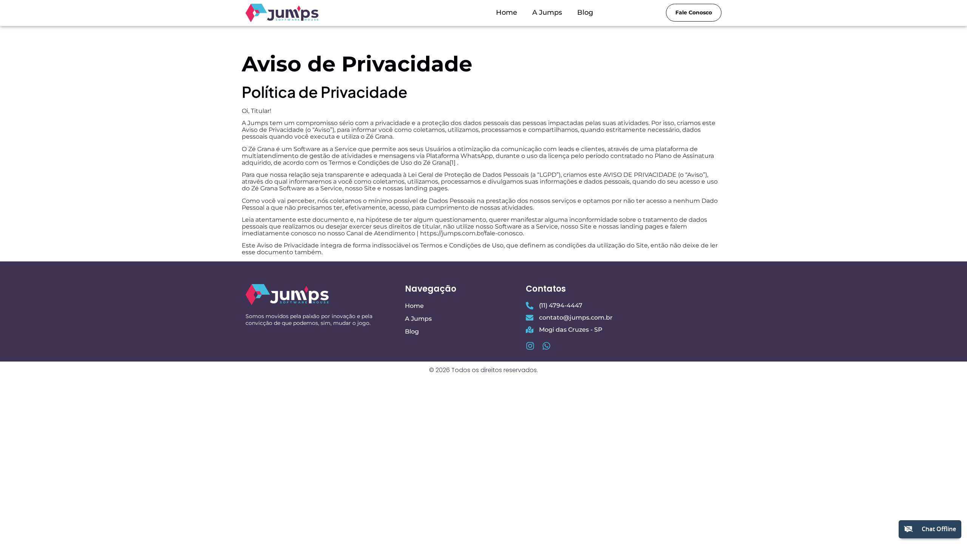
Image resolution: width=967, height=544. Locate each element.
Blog (585, 12)
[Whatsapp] (546, 346)
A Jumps (547, 12)
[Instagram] (530, 346)
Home (506, 12)
